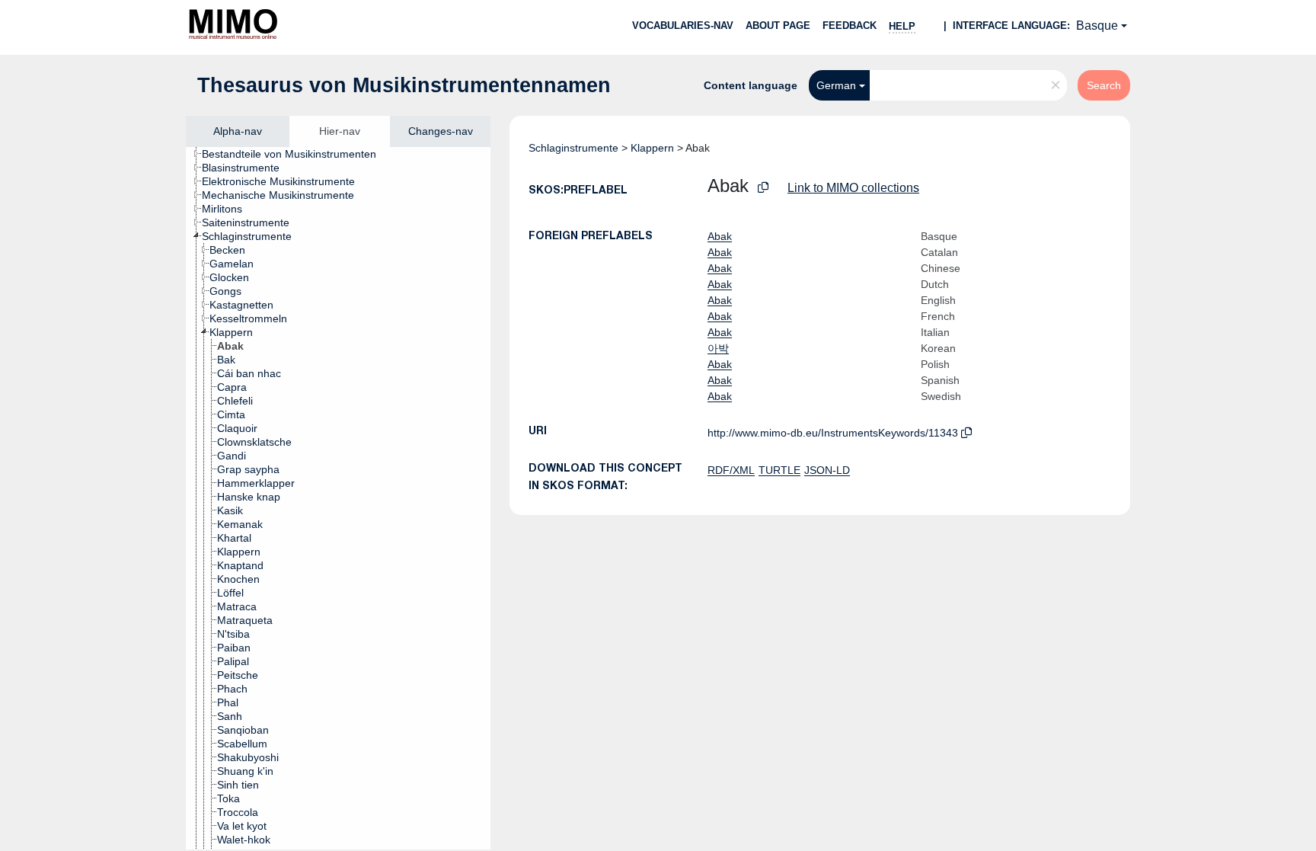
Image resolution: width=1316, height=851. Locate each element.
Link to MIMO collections (853, 187)
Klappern (652, 148)
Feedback (849, 25)
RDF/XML (731, 470)
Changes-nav (440, 131)
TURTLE (779, 470)
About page (778, 25)
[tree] (338, 498)
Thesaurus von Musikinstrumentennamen (404, 85)
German (836, 85)
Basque (1097, 25)
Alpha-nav (237, 131)
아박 (718, 348)
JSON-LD (827, 470)
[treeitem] (295, 154)
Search (1104, 85)
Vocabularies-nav (682, 25)
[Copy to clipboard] (763, 188)
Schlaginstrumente (573, 148)
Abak (720, 236)
